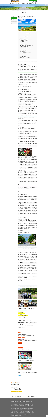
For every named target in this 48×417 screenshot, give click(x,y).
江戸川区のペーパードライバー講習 (30, 404)
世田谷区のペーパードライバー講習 (19, 405)
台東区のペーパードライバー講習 (18, 401)
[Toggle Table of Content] (35, 33)
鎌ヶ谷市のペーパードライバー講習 (25, 408)
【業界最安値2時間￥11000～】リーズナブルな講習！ (26, 52)
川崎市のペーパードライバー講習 (13, 415)
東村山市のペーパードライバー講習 (25, 412)
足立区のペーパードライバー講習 (24, 404)
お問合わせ (36, 3)
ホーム (8, 3)
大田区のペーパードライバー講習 (30, 405)
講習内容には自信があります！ (23, 51)
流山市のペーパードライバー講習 (19, 408)
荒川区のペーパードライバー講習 (24, 401)
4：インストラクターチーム (23, 55)
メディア (39, 3)
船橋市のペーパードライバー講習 (13, 405)
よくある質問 (30, 3)
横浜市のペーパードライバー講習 (18, 415)
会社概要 (33, 3)
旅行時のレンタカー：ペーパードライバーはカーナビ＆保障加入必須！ (26, 39)
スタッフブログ (12, 19)
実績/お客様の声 (23, 3)
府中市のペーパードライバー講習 (19, 412)
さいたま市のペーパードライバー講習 (14, 411)
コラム (21, 17)
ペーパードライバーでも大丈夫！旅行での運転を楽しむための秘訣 (25, 36)
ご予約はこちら (17, 391)
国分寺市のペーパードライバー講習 (13, 412)
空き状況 (16, 3)
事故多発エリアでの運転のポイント (23, 47)
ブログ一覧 (27, 3)
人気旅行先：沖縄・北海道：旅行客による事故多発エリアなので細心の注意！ (26, 45)
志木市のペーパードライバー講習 (19, 411)
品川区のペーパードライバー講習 (13, 404)
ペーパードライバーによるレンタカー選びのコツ (24, 40)
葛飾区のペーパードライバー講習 (13, 401)
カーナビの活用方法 (22, 41)
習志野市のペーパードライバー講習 (13, 408)
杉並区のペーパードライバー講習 (24, 405)
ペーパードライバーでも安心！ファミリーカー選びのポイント (32, 372)
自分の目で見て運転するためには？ (23, 44)
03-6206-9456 (34, 1)
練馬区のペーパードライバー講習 (18, 404)
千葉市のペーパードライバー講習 (30, 408)
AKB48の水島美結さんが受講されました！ (23, 56)
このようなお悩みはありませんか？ (24, 50)
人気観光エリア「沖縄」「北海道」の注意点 (24, 46)
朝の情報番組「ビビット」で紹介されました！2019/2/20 (25, 57)
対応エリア (19, 3)
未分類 (11, 23)
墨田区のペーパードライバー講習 (29, 401)
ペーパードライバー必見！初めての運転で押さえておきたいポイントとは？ (22, 372)
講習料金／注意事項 (12, 3)
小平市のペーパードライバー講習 (30, 411)
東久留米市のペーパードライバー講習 (31, 412)
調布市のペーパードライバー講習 (25, 411)
